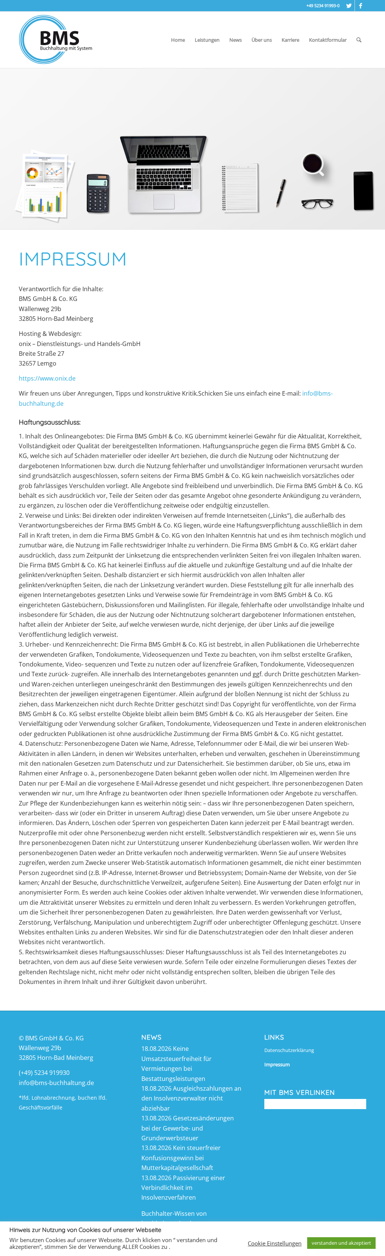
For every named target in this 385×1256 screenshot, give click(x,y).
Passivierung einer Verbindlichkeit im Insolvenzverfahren (183, 1188)
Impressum (277, 1064)
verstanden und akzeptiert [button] (341, 1242)
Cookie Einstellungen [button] (275, 1243)
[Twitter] (349, 5)
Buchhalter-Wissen (168, 1213)
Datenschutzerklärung (289, 1050)
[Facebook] (360, 5)
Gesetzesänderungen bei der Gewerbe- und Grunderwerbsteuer (187, 1128)
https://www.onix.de (47, 378)
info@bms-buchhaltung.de (56, 1083)
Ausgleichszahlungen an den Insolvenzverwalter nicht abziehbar (191, 1098)
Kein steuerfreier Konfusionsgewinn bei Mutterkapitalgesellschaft (181, 1158)
